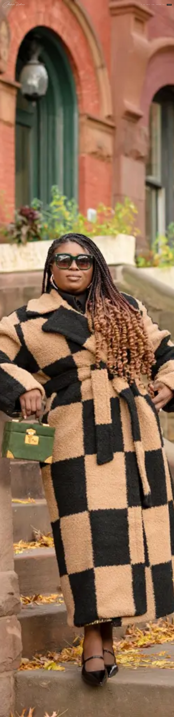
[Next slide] (171, 358)
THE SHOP (169, 4)
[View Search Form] (141, 4)
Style (144, 4)
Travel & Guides (158, 4)
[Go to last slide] (3, 358)
